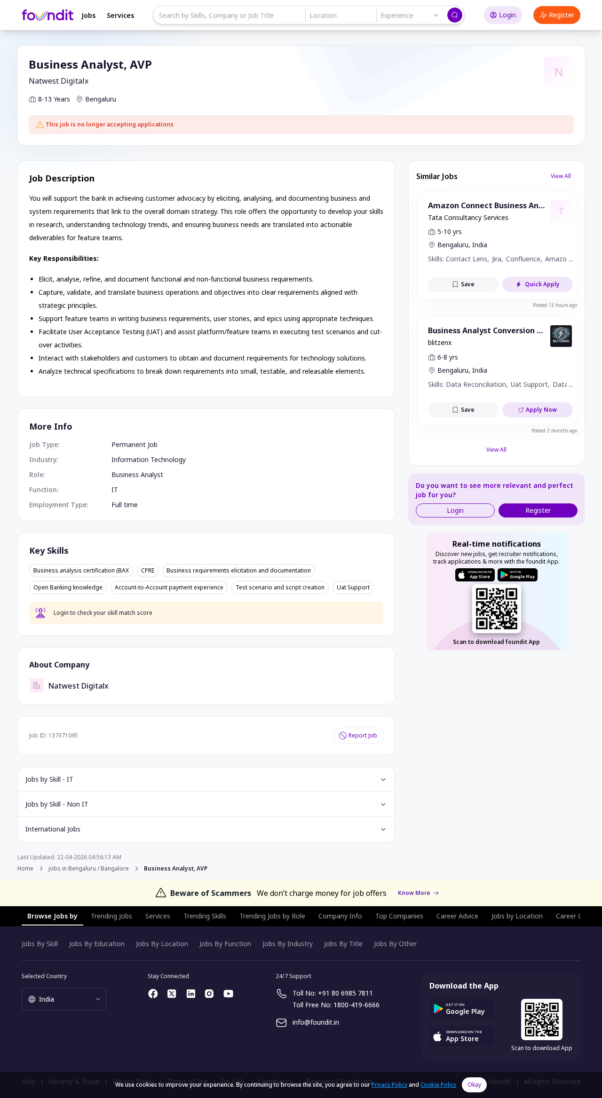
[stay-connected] (153, 993)
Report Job (363, 735)
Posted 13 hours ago (555, 305)
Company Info (340, 915)
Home (25, 868)
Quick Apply (542, 284)
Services (120, 15)
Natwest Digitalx (58, 81)
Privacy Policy (389, 1085)
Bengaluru (100, 98)
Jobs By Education (97, 943)
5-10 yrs (449, 231)
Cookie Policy (438, 1085)
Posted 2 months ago (554, 430)
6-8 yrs (447, 357)
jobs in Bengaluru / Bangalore (88, 868)
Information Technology (148, 459)
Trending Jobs (111, 915)
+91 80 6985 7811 (345, 992)
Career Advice (457, 915)
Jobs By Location (162, 943)
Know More (414, 893)
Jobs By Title (343, 943)
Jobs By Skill (40, 943)
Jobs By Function (225, 943)
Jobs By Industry (287, 943)
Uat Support (353, 587)
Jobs (88, 15)
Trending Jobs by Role (272, 915)
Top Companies (399, 915)
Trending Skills (204, 915)
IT (114, 489)
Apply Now (541, 410)
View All (561, 176)
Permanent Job (134, 444)
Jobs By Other (395, 943)
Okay (474, 1085)
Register (561, 14)
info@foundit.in (316, 1022)
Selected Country (44, 976)
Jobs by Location (517, 915)
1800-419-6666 (356, 1004)
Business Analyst (137, 474)
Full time (124, 504)
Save (468, 284)
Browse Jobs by (52, 915)
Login (507, 14)
